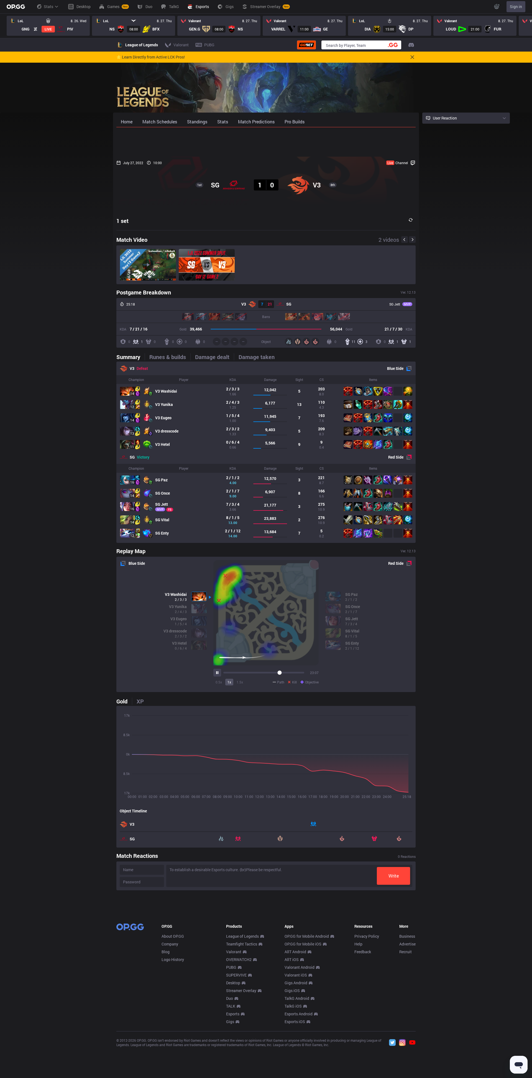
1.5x (240, 682)
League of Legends (242, 936)
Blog (166, 951)
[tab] (130, 356)
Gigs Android (296, 982)
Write (393, 876)
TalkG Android (297, 998)
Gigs (230, 1021)
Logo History (173, 959)
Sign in (516, 6)
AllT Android (295, 951)
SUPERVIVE (236, 975)
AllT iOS (292, 959)
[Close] (412, 57)
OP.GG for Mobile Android (307, 936)
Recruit (405, 951)
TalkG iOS (293, 1006)
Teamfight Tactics (241, 944)
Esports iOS (295, 1021)
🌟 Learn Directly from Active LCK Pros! (150, 57)
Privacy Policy (366, 936)
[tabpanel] (266, 452)
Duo (229, 998)
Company (170, 944)
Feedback (362, 951)
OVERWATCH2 (239, 959)
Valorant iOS (296, 975)
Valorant (233, 951)
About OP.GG (173, 936)
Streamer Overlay (241, 990)
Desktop (233, 982)
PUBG (231, 967)
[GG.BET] (306, 44)
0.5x (219, 682)
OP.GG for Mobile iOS (303, 944)
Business (407, 936)
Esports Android (299, 1013)
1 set (122, 220)
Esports (232, 1013)
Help (358, 944)
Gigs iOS (292, 990)
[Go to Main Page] (16, 6)
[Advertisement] (266, 141)
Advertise (407, 944)
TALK (230, 1006)
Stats (48, 6)
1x (229, 682)
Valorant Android (299, 967)
